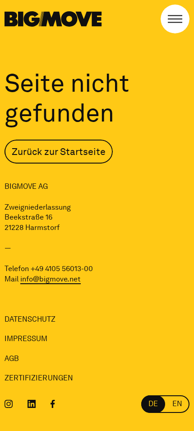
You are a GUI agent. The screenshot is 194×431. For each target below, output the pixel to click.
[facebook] (53, 404)
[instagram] (9, 404)
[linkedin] (32, 404)
